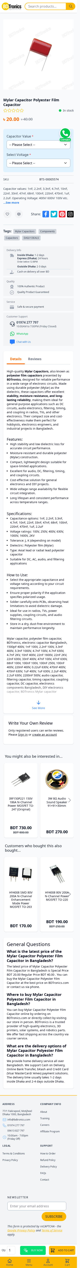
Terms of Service (52, 1230)
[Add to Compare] (19, 214)
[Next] (69, 800)
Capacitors (12, 238)
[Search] (70, 6)
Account (48, 1265)
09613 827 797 (15, 1130)
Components (47, 231)
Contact (44, 1179)
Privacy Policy (10, 1160)
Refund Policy (47, 1160)
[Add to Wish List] (7, 214)
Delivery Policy (48, 1166)
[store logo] (11, 6)
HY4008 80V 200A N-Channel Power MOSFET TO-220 (57, 896)
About (43, 1112)
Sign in (23, 734)
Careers (44, 1125)
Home (9, 1265)
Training (44, 1118)
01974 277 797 (15, 1125)
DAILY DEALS (31, 238)
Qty (4, 1250)
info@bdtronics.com (18, 1119)
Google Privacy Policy (21, 1230)
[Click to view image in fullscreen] (38, 54)
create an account (44, 734)
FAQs (43, 1173)
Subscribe (54, 1216)
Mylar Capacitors (24, 231)
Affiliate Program (50, 1131)
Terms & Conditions (13, 1153)
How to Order (48, 1153)
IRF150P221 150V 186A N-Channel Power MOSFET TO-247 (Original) (21, 804)
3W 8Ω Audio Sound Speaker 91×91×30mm (57, 802)
